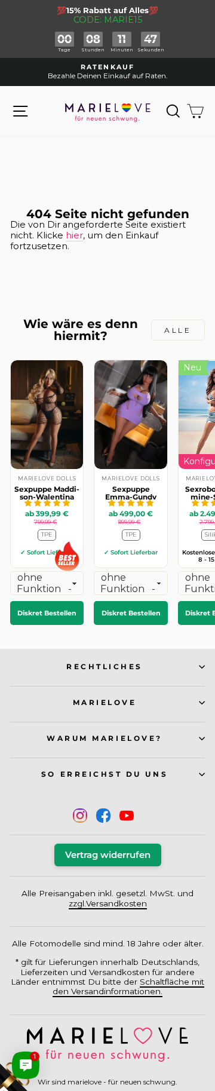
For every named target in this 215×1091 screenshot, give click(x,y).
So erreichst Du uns (104, 774)
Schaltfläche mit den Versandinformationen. (128, 986)
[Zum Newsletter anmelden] (54, 1037)
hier (74, 236)
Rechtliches (104, 667)
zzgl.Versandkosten (108, 903)
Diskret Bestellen (46, 613)
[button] (47, 502)
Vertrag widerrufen (107, 855)
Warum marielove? (104, 738)
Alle (177, 330)
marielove (105, 702)
